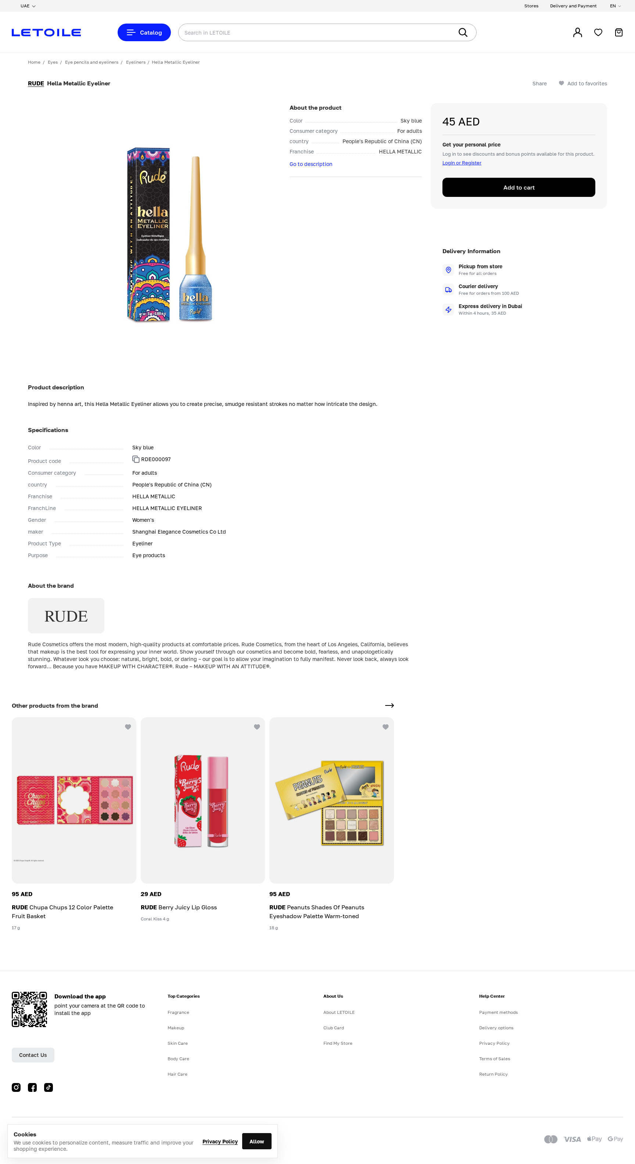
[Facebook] (32, 1087)
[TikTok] (48, 1087)
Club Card (333, 1027)
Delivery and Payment (573, 5)
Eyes (53, 62)
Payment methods (498, 1012)
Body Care (178, 1058)
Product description (56, 387)
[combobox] (301, 32)
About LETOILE (339, 1012)
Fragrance (178, 1012)
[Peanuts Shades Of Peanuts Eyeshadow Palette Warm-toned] (331, 800)
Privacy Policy (220, 1141)
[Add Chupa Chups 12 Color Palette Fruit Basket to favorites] (127, 726)
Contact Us (33, 1055)
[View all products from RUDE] (389, 705)
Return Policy (493, 1074)
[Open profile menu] (577, 32)
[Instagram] (16, 1087)
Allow (257, 1141)
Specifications (48, 430)
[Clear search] (436, 32)
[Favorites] (598, 32)
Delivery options (496, 1027)
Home (34, 62)
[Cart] (618, 32)
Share (539, 83)
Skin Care (178, 1043)
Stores (531, 5)
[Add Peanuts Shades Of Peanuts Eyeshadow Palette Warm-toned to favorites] (385, 726)
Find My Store (337, 1043)
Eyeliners (136, 62)
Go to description (311, 164)
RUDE (36, 83)
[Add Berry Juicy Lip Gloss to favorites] (256, 726)
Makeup (176, 1027)
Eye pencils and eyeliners (91, 62)
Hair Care (177, 1074)
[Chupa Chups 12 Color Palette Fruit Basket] (74, 800)
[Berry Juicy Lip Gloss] (203, 800)
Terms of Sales (494, 1058)
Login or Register (461, 163)
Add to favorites (587, 83)
